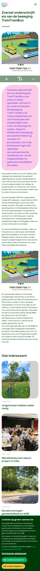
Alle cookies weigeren (12, 566)
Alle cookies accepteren (13, 560)
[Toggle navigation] (35, 5)
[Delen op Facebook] (3, 62)
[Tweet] (3, 68)
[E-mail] (3, 74)
